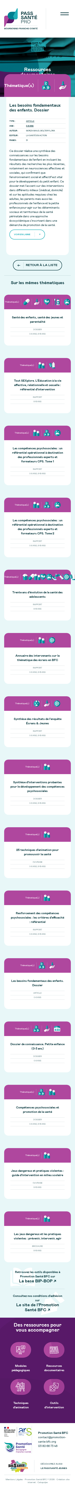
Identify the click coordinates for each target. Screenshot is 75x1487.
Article (30, 121)
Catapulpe (43, 1482)
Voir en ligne (22, 234)
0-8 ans (30, 126)
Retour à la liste (42, 265)
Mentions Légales (14, 1479)
